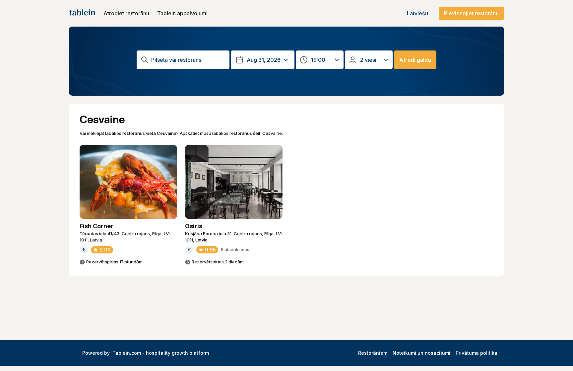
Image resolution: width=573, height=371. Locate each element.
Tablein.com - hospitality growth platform (160, 353)
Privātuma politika (476, 353)
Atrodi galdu (415, 59)
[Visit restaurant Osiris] (234, 182)
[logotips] (82, 13)
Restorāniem (372, 353)
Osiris (193, 226)
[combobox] (188, 60)
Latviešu (417, 13)
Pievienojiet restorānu (471, 13)
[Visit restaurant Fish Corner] (128, 182)
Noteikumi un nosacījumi (421, 353)
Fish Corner (96, 226)
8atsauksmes (235, 249)
